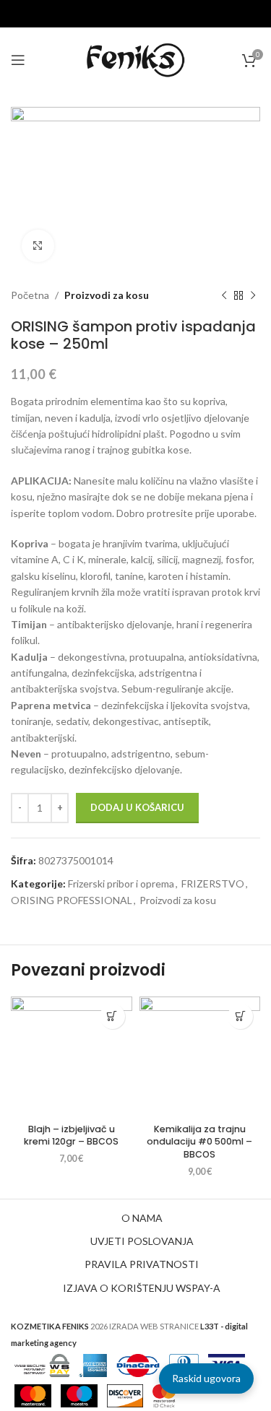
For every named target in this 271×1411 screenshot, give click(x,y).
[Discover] (124, 1395)
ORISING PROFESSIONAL (71, 900)
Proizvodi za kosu (106, 295)
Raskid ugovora (206, 1378)
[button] (112, 1016)
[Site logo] (136, 59)
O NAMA (142, 1218)
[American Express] (93, 1364)
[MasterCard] (33, 1395)
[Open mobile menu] (18, 59)
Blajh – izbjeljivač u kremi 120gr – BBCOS (71, 1135)
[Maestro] (79, 1395)
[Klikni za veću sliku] (38, 246)
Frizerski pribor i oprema (121, 883)
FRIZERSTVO (212, 883)
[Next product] (253, 295)
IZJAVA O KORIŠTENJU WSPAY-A (141, 1288)
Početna (30, 295)
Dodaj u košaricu (137, 807)
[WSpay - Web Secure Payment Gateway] (42, 1364)
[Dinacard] (138, 1364)
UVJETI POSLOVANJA (142, 1241)
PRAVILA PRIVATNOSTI (142, 1264)
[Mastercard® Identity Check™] (164, 1395)
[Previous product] (224, 295)
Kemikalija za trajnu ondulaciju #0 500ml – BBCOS (199, 1141)
